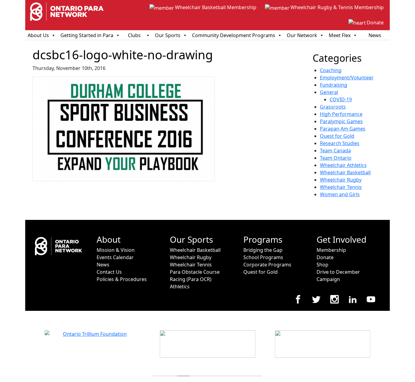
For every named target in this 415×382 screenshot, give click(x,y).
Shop (322, 264)
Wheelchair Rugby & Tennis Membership (337, 7)
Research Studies (339, 143)
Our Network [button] (302, 35)
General (329, 92)
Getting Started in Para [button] (86, 35)
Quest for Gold (337, 136)
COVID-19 (341, 99)
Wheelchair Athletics (343, 165)
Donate (375, 22)
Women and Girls (340, 194)
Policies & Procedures (122, 279)
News (375, 35)
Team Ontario (336, 158)
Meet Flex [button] (340, 35)
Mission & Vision (116, 250)
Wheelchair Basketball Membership (215, 7)
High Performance (341, 114)
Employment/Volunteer (347, 77)
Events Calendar (115, 257)
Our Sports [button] (167, 35)
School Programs (263, 257)
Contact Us (109, 272)
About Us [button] (38, 35)
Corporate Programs (267, 264)
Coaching (330, 70)
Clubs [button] (134, 35)
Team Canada (335, 150)
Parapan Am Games (342, 128)
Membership (331, 250)
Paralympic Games (341, 121)
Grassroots (333, 106)
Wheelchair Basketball (345, 172)
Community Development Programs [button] (233, 35)
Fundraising (333, 85)
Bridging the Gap (263, 250)
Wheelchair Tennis (341, 187)
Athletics (180, 286)
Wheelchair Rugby (341, 179)
